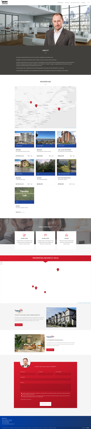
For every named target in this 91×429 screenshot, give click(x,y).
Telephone (22, 377)
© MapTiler (66, 127)
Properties (60, 2)
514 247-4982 (17, 27)
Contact (83, 2)
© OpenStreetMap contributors (72, 127)
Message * (22, 382)
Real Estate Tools (75, 2)
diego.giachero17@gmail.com (20, 29)
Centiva (87, 427)
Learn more (18, 324)
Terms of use (28, 399)
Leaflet (64, 127)
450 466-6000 (18, 28)
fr (88, 2)
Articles (67, 2)
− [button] (1, 263)
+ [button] (1, 262)
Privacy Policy (23, 399)
